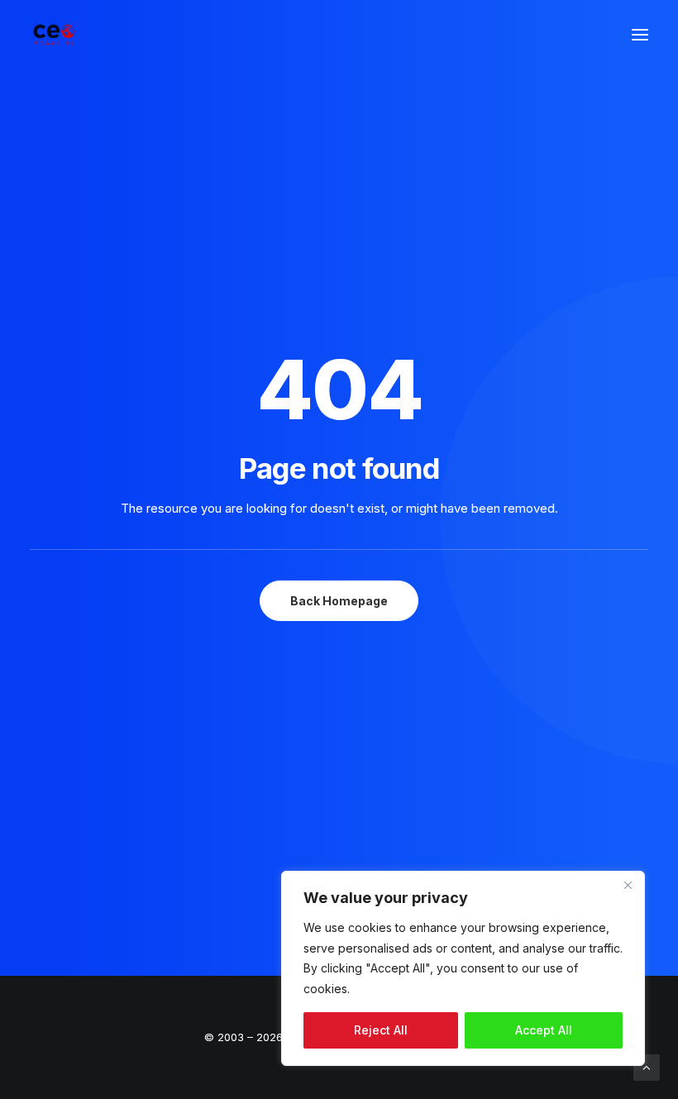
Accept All (543, 1030)
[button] (640, 34)
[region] (463, 968)
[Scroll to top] (646, 1066)
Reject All (381, 1030)
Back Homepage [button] (339, 601)
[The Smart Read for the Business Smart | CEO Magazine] (54, 34)
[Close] (627, 885)
